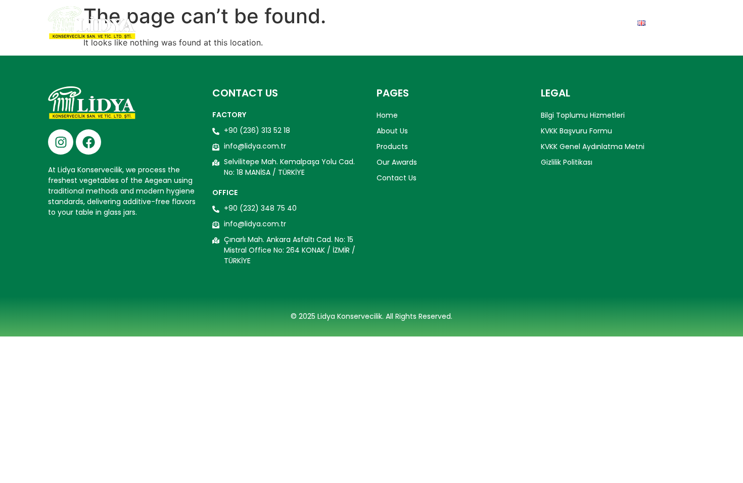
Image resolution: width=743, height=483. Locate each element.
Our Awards (524, 23)
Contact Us (595, 23)
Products (458, 23)
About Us (399, 23)
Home (350, 23)
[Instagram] (60, 142)
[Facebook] (88, 142)
